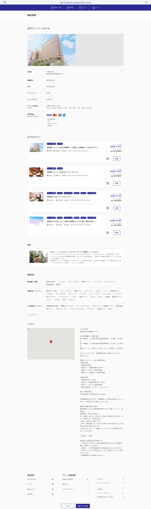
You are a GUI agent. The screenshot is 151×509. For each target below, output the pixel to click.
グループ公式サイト (68, 489)
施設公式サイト (32, 489)
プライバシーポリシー (103, 493)
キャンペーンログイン (103, 483)
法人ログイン (101, 479)
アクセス (68, 506)
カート (98, 7)
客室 (72, 7)
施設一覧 (65, 484)
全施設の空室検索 (67, 479)
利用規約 (30, 494)
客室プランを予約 (83, 506)
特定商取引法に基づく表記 (105, 497)
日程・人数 (58, 7)
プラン (84, 7)
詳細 (116, 158)
